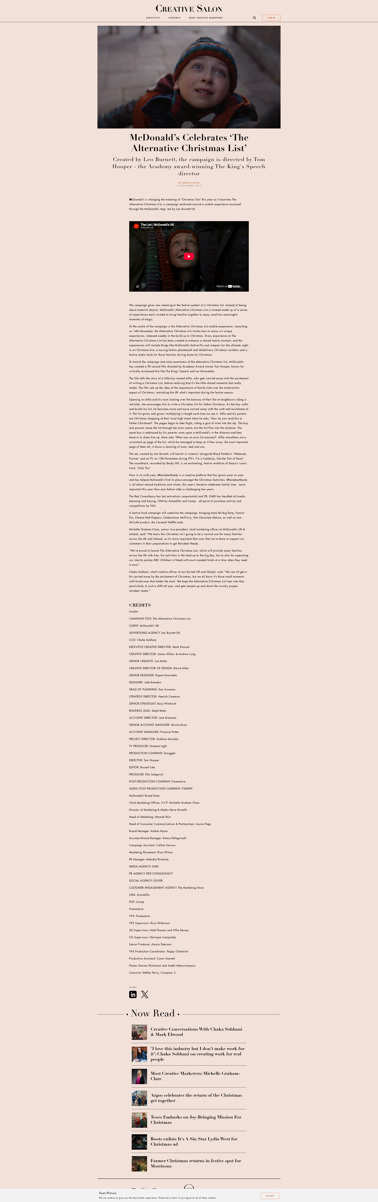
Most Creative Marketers (206, 18)
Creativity (153, 18)
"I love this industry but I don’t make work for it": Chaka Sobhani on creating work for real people (197, 1054)
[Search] (254, 18)
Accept (270, 1196)
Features (174, 18)
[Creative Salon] (189, 8)
